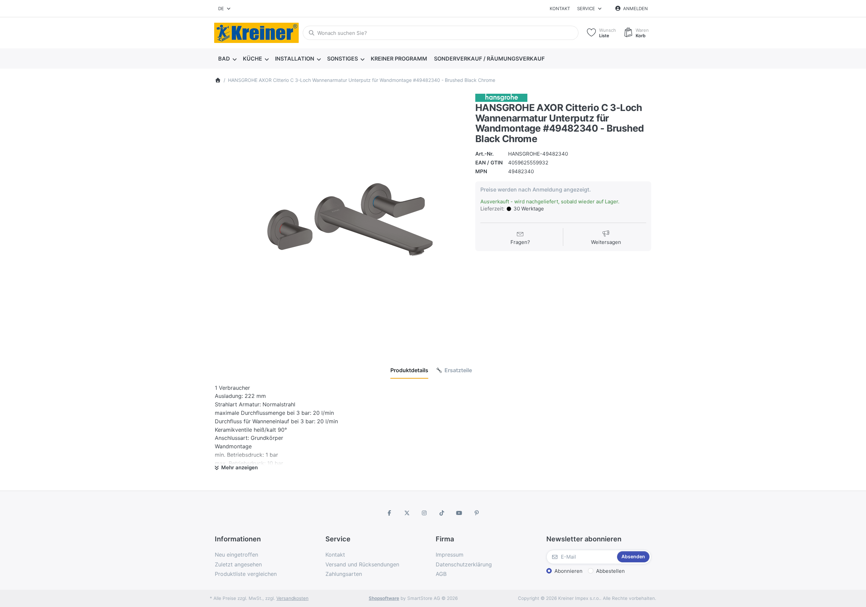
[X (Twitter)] (407, 512)
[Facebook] (389, 512)
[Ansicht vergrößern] (340, 219)
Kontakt (560, 8)
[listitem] (340, 219)
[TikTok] (441, 512)
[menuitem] (227, 59)
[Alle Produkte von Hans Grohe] (501, 97)
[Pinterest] (476, 512)
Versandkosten (292, 598)
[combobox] (225, 8)
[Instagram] (424, 512)
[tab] (409, 370)
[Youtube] (459, 512)
